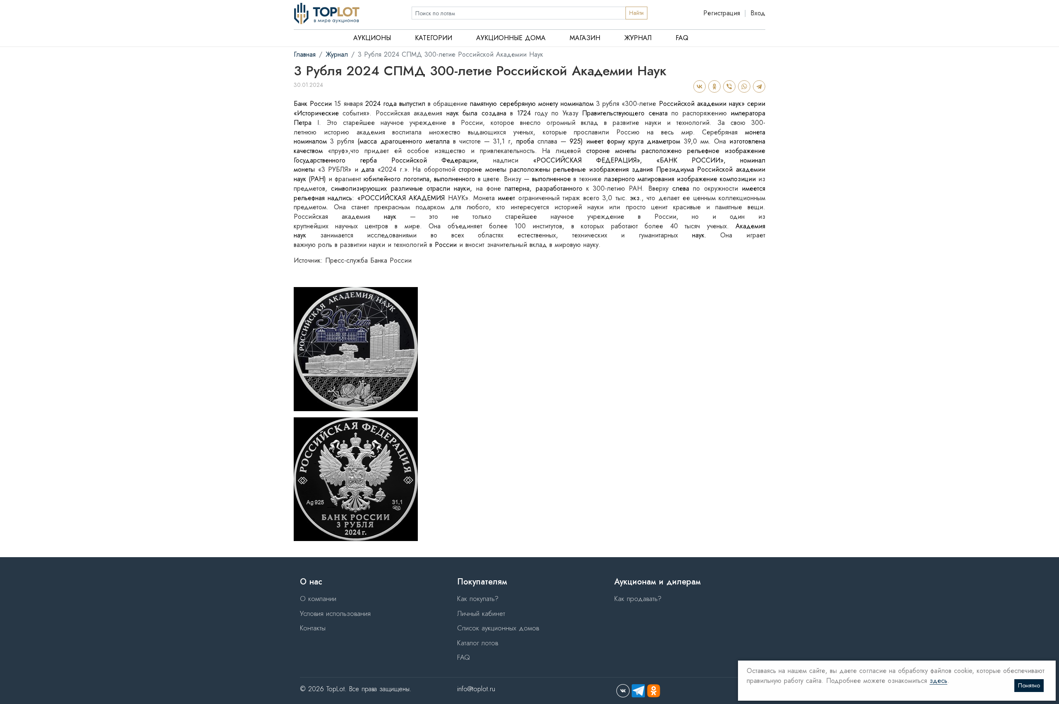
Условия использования (335, 613)
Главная (305, 54)
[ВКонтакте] (699, 86)
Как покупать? (477, 598)
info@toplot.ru (476, 689)
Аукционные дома (511, 38)
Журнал (638, 38)
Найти (636, 13)
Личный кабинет (481, 613)
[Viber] (729, 86)
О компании (318, 598)
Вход (757, 13)
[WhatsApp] (743, 86)
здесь (938, 681)
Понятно (1029, 685)
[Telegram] (758, 86)
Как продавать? (637, 598)
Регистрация (721, 13)
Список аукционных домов (498, 628)
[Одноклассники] (714, 86)
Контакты (313, 628)
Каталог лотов (477, 643)
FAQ (682, 38)
